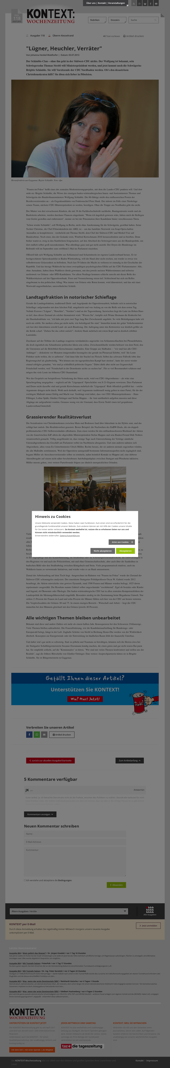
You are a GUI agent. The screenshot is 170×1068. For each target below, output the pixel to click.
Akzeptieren (125, 550)
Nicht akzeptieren (103, 550)
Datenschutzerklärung (70, 535)
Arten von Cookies (120, 542)
